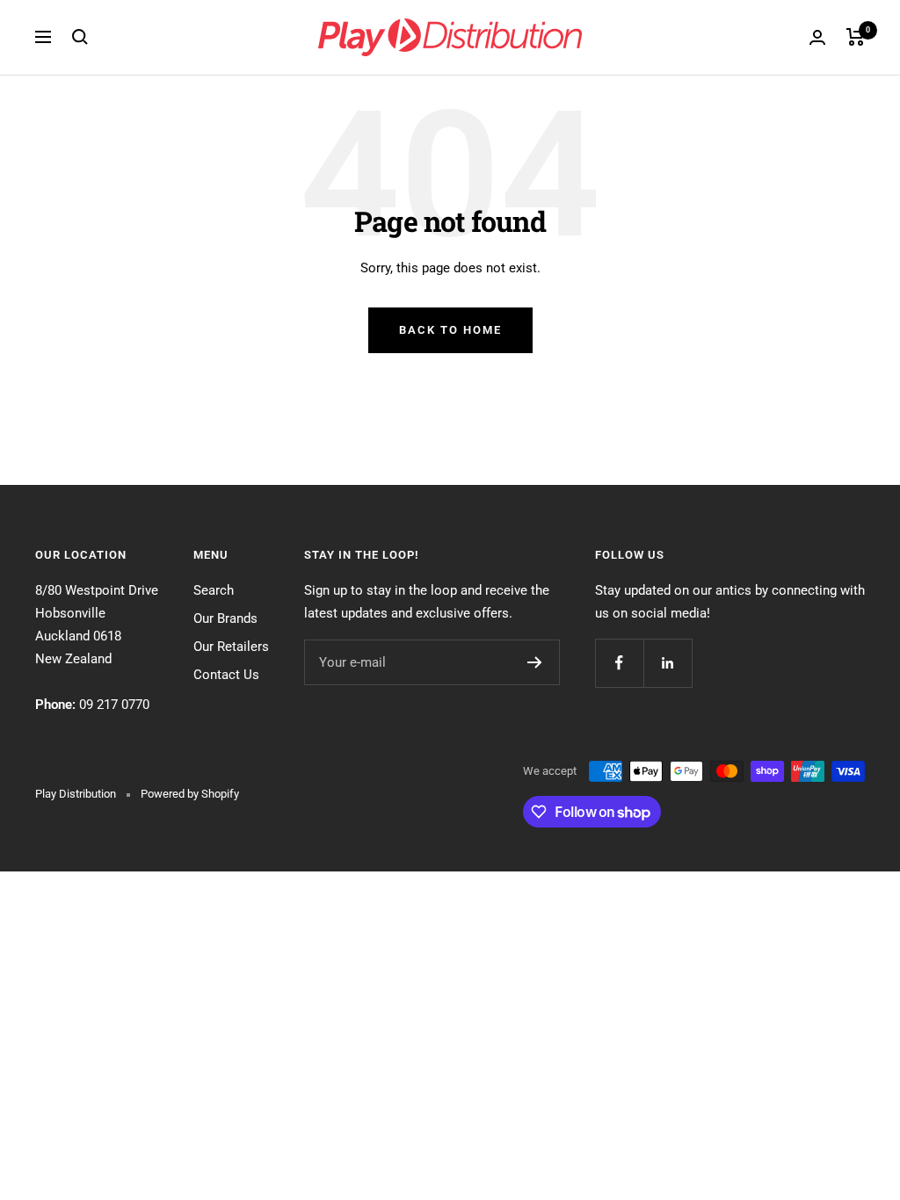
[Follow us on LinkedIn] (667, 663)
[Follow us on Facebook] (619, 663)
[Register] (534, 662)
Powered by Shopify (190, 793)
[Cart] (855, 37)
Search (213, 590)
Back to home (450, 329)
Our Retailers (231, 646)
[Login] (817, 37)
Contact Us (226, 675)
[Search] (80, 37)
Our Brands (225, 618)
